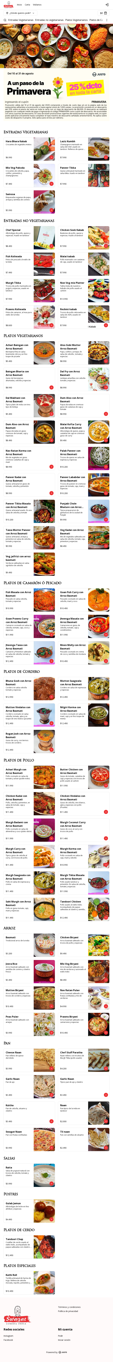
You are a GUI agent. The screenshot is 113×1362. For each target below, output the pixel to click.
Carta (27, 4)
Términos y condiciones (69, 1307)
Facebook (8, 1340)
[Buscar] (5, 20)
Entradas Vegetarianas (20, 20)
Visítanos (37, 4)
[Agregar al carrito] (51, 157)
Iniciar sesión (64, 1340)
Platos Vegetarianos (76, 20)
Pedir (60, 1335)
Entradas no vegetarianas (49, 20)
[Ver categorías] (106, 20)
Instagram (8, 1335)
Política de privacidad (68, 1311)
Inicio (19, 4)
